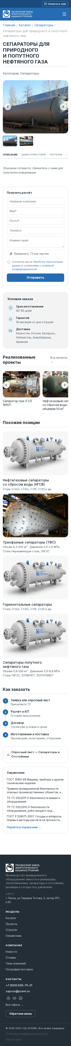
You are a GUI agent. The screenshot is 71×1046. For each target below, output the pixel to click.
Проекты (11, 924)
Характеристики (33, 154)
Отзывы (11, 957)
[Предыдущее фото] (7, 106)
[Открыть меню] (64, 14)
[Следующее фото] (63, 106)
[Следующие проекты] (64, 385)
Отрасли (11, 929)
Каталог (25, 25)
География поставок (19, 969)
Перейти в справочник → (24, 827)
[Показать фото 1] (10, 141)
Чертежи (55, 154)
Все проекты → (58, 359)
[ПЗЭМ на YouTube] (14, 998)
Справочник (13, 935)
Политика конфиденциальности (26, 1033)
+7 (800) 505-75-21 (19, 985)
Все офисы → (14, 1004)
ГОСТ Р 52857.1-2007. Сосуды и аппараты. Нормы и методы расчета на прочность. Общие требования (34, 818)
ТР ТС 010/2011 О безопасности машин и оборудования (33, 799)
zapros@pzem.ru (18, 991)
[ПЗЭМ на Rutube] (8, 998)
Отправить (35, 277)
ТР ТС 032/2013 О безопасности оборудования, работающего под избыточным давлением (29, 808)
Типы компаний (16, 963)
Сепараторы (43, 25)
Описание (10, 154)
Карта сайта (14, 1039)
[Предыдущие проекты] (6, 385)
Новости (11, 951)
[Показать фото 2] (26, 141)
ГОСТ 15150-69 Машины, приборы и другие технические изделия (35, 781)
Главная (9, 25)
